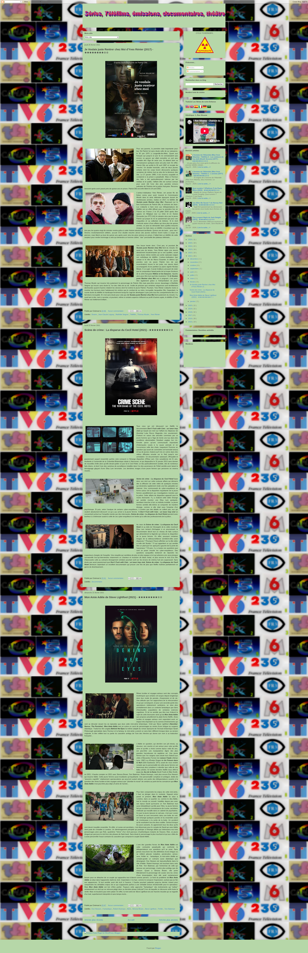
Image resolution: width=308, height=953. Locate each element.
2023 (190, 249)
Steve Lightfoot (151, 909)
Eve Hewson (97, 909)
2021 (190, 256)
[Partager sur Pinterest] (140, 311)
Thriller (161, 909)
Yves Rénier (155, 314)
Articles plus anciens (168, 920)
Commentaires (194, 71)
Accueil (131, 920)
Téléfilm (133, 314)
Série (129, 909)
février (193, 282)
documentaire (97, 582)
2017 (190, 315)
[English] (192, 108)
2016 (190, 318)
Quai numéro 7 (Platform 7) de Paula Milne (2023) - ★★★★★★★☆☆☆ (207, 189)
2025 (190, 243)
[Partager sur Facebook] (137, 311)
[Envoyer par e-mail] (129, 311)
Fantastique (107, 909)
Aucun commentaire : (116, 311)
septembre (194, 269)
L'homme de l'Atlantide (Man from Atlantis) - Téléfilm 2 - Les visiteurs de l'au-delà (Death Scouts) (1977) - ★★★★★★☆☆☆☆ (208, 158)
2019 (190, 309)
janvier (193, 301)
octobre (193, 265)
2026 (190, 239)
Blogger (158, 948)
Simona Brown (138, 909)
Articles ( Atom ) (136, 928)
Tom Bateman (169, 909)
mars (192, 278)
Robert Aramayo (119, 909)
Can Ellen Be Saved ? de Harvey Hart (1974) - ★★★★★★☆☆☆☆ (207, 204)
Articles (191, 68)
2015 (190, 322)
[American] (187, 108)
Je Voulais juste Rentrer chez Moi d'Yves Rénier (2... (202, 286)
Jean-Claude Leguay (106, 314)
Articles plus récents (93, 920)
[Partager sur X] (135, 311)
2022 (190, 253)
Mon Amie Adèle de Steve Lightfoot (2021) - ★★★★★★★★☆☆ (123, 597)
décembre (194, 259)
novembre (194, 262)
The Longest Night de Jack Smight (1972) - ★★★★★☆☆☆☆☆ (206, 218)
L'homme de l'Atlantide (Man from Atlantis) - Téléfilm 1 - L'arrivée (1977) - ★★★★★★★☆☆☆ (207, 174)
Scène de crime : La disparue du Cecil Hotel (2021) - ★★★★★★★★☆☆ (128, 329)
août (192, 272)
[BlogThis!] (132, 311)
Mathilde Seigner (122, 314)
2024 (190, 246)
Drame (94, 314)
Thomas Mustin (143, 314)
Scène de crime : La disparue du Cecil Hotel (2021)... (202, 291)
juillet (192, 275)
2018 (190, 312)
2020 (190, 305)
